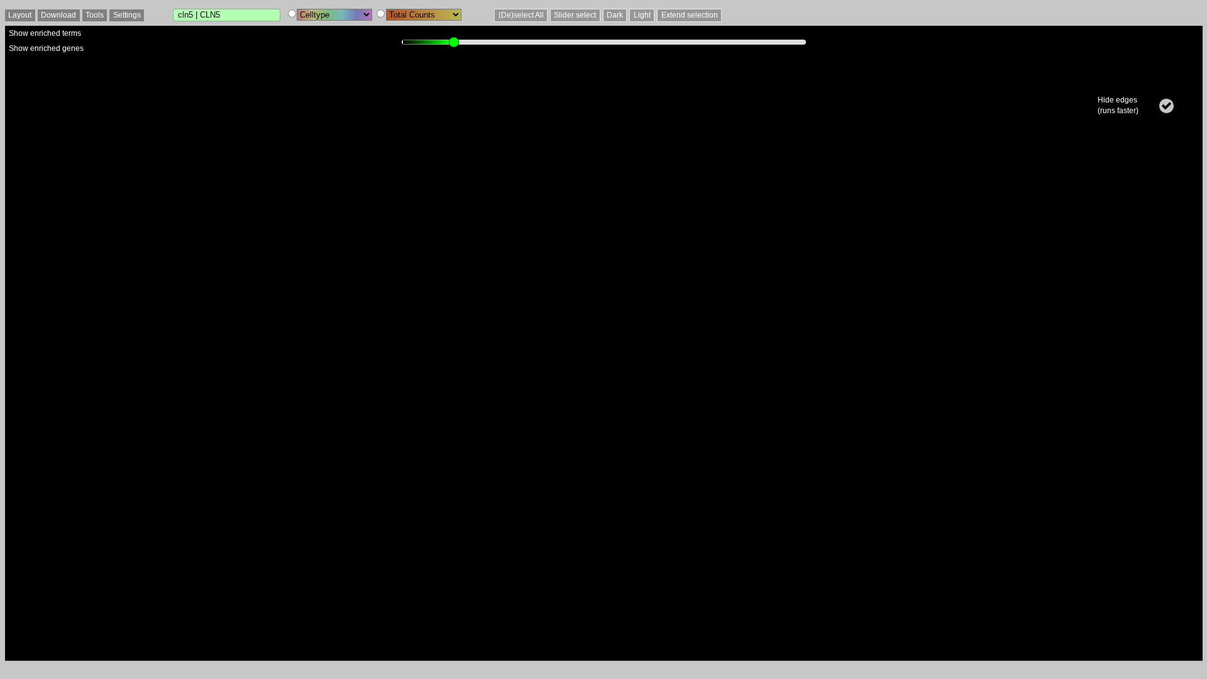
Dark (615, 15)
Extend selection (689, 15)
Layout (19, 15)
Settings (127, 15)
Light (642, 15)
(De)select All (521, 15)
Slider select (575, 15)
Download (58, 15)
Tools (94, 15)
